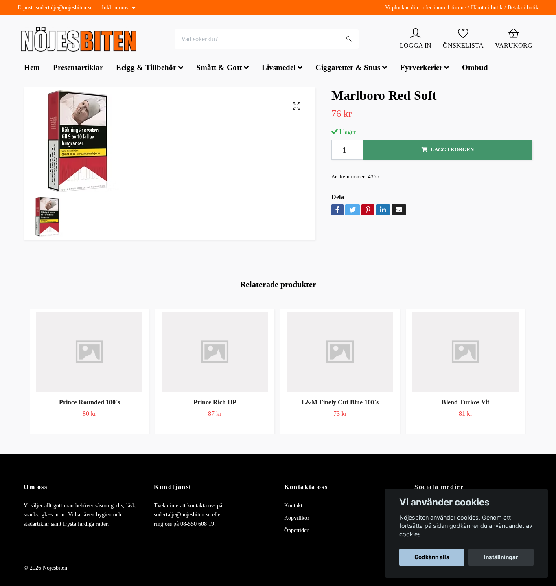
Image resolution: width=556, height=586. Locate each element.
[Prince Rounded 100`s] (89, 353)
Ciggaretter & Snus (347, 68)
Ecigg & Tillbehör (146, 68)
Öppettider (296, 531)
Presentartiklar (78, 68)
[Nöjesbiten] (81, 40)
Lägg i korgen (452, 151)
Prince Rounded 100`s (89, 402)
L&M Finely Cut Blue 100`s (340, 402)
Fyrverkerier (421, 68)
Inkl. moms (116, 7)
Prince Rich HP (214, 402)
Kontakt (293, 506)
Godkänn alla (431, 557)
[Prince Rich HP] (215, 353)
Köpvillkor (296, 519)
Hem (32, 68)
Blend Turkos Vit (465, 402)
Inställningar (501, 557)
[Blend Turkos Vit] (465, 353)
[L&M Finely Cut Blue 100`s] (340, 353)
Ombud (475, 68)
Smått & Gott (219, 68)
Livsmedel (279, 68)
